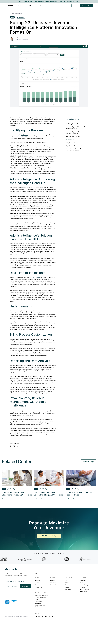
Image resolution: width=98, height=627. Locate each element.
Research (67, 587)
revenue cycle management (21, 193)
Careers (82, 582)
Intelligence (53, 582)
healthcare (24, 135)
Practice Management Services (40, 606)
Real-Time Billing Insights (73, 136)
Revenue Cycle (38, 587)
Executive (37, 580)
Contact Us (82, 587)
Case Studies (68, 589)
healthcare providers (35, 277)
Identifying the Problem (72, 124)
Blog (66, 580)
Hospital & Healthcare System (40, 598)
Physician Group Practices (41, 595)
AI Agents (52, 580)
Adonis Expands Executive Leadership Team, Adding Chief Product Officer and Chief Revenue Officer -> (49, 1)
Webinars (67, 582)
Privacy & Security (84, 589)
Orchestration (53, 585)
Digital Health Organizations (38, 602)
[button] (21, 6)
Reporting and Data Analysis (74, 146)
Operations (38, 585)
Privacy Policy (83, 591)
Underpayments (70, 140)
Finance (37, 582)
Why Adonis (83, 580)
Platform (20, 5)
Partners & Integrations (85, 585)
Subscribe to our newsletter (15, 581)
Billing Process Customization (74, 143)
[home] (9, 5)
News (66, 585)
